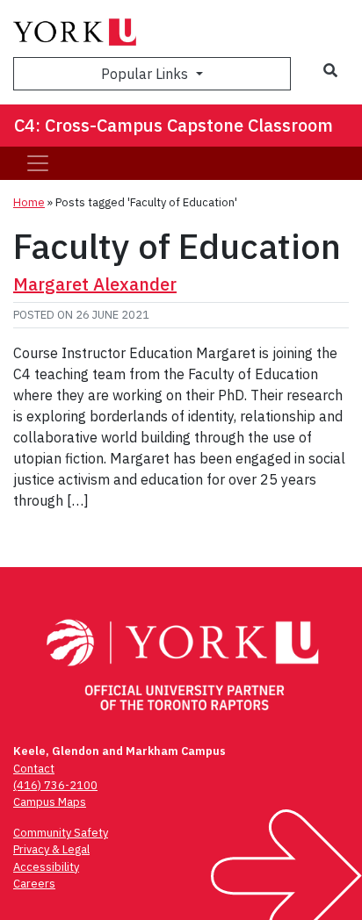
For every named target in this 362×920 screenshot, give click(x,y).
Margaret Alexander (95, 284)
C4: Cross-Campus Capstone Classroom (173, 125)
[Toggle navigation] (38, 163)
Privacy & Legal (51, 849)
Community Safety (60, 832)
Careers (34, 883)
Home (29, 202)
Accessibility (46, 866)
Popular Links (146, 74)
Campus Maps (49, 801)
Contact (33, 768)
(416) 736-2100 (55, 785)
